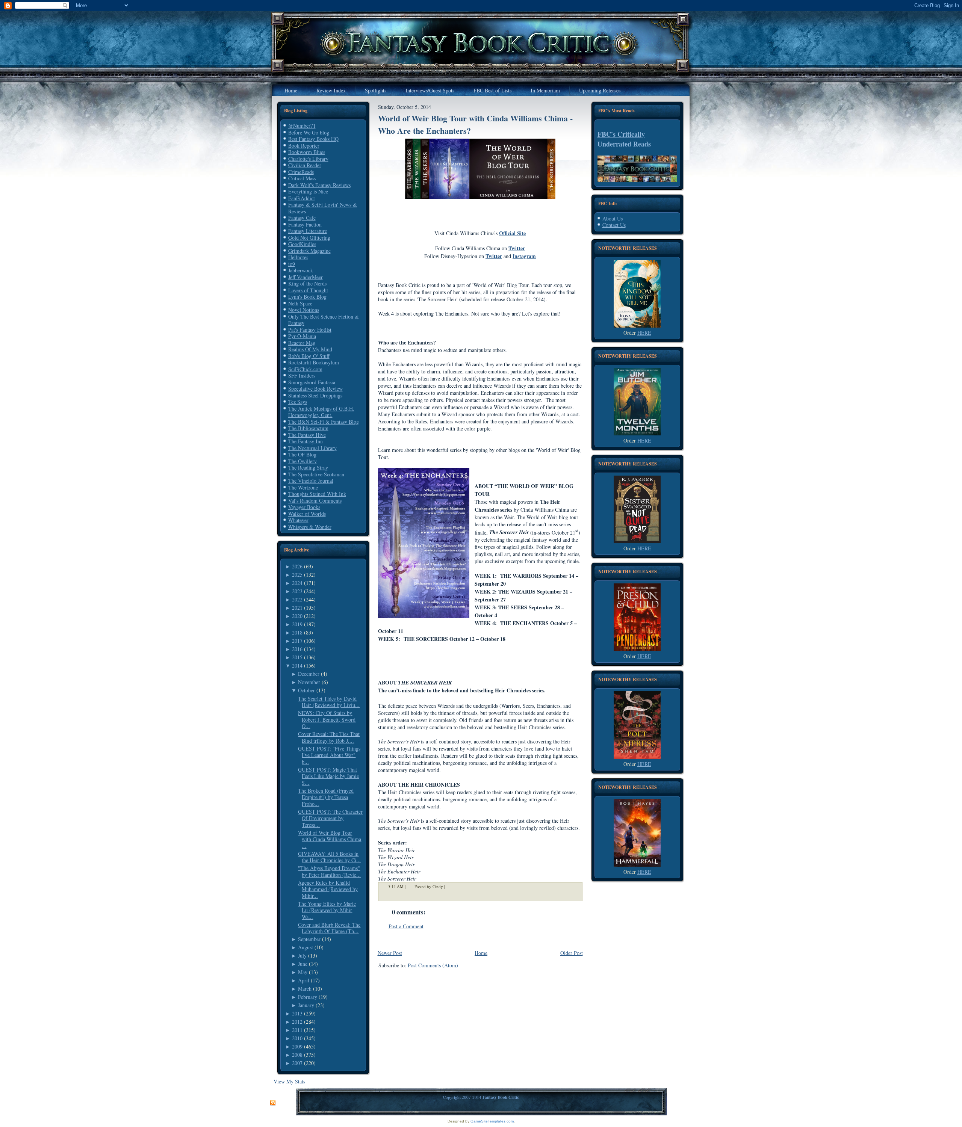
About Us (612, 218)
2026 (297, 566)
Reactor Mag (301, 342)
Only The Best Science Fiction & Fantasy (323, 320)
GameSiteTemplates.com (492, 1121)
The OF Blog (302, 454)
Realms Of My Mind (310, 349)
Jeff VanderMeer (305, 277)
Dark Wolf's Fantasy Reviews (319, 185)
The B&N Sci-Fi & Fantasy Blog (323, 421)
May (302, 972)
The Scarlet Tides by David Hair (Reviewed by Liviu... (329, 702)
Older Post (571, 952)
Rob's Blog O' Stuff (309, 356)
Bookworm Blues (306, 152)
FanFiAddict (301, 198)
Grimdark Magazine (309, 250)
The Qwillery (302, 461)
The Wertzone (303, 487)
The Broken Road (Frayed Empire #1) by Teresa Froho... (326, 797)
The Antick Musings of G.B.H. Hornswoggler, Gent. (321, 412)
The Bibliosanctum (308, 428)
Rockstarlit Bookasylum (313, 362)
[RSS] (273, 1103)
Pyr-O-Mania (302, 336)
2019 (297, 624)
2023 (297, 591)
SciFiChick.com (305, 369)
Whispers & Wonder (309, 526)
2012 (297, 1021)
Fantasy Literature (307, 230)
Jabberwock (300, 270)
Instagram (524, 256)
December (308, 673)
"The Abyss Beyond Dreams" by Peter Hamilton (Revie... (329, 871)
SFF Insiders (301, 375)
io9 (291, 263)
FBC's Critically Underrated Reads (624, 139)
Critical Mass (302, 178)
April (303, 980)
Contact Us (614, 224)
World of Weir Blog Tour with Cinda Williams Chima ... (329, 839)
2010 (297, 1038)
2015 (297, 657)
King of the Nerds (307, 283)
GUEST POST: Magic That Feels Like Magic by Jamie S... (328, 776)
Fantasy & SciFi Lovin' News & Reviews (322, 208)
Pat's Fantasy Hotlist (309, 329)
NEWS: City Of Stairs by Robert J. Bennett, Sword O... (326, 719)
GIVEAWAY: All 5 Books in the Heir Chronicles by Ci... (329, 857)
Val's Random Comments (315, 500)
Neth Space (300, 303)
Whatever (298, 520)
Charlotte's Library (308, 158)
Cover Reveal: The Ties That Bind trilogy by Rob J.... (329, 737)
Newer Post (390, 952)
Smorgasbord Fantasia (311, 382)
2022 (297, 599)
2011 (297, 1029)
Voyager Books (304, 507)
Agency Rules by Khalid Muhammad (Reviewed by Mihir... (328, 889)
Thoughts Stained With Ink (317, 493)
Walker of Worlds (307, 513)
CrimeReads (301, 171)
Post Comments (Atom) (433, 965)
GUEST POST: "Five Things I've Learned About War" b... (329, 755)
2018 (297, 632)
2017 (297, 640)
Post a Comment (406, 926)
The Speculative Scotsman (316, 474)
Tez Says (297, 401)
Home (481, 952)
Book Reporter (303, 145)
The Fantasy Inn (305, 441)
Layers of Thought (308, 290)
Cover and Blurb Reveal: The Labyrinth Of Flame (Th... (329, 928)
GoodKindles (302, 244)
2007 (297, 1063)
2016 (297, 649)
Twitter (516, 248)
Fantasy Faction (305, 224)
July (302, 955)
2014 (297, 665)
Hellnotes (298, 257)
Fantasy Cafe (302, 217)
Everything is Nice (308, 191)
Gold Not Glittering (309, 237)
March (305, 988)
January (306, 1005)
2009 (297, 1046)
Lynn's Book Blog (307, 296)
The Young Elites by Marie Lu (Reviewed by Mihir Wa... (327, 910)
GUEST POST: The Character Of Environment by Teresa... (330, 818)
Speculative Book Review (315, 388)
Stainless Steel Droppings (315, 395)
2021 (297, 607)
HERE (644, 332)
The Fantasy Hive (307, 434)
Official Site (512, 233)
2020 (297, 615)
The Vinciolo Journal (310, 480)
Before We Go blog (308, 132)
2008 (297, 1054)
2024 (297, 582)
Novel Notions (303, 309)
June (302, 963)
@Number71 (302, 125)
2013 (297, 1013)
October (306, 690)
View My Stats (289, 1081)
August (305, 947)
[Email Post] (450, 887)
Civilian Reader (304, 165)
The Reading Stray (308, 467)
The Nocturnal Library (312, 448)
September (309, 939)
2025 (297, 574)
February (307, 996)
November (309, 682)
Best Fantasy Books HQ (313, 138)
